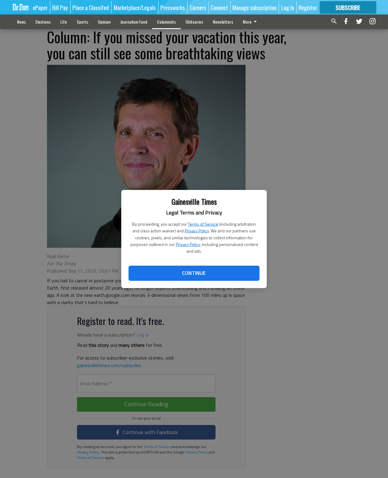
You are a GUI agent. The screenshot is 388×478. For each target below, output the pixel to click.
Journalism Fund (133, 21)
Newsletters (223, 21)
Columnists (166, 21)
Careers (198, 7)
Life (63, 21)
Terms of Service (203, 224)
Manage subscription (254, 7)
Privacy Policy (197, 230)
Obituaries (194, 21)
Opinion (104, 21)
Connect (219, 7)
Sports (82, 21)
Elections (43, 21)
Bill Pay (60, 7)
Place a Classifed (90, 7)
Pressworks (172, 7)
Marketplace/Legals (135, 7)
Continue (194, 273)
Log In (287, 7)
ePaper (40, 7)
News (21, 21)
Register (308, 7)
